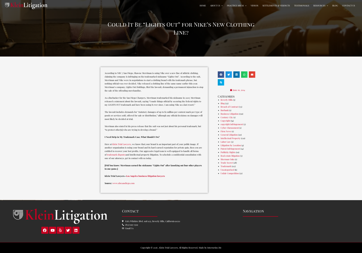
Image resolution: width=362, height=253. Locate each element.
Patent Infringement (230, 148)
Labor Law (226, 141)
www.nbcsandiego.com (123, 183)
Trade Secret (227, 162)
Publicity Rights (228, 152)
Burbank (225, 110)
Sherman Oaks (227, 159)
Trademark (226, 166)
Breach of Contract (229, 106)
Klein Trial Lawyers (121, 144)
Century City (227, 117)
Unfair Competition (230, 173)
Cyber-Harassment (230, 127)
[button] (221, 5)
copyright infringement (232, 124)
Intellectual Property (230, 138)
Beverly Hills (227, 99)
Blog (223, 103)
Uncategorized (227, 169)
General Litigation (229, 134)
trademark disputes (116, 154)
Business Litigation (230, 113)
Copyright (225, 120)
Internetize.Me (214, 247)
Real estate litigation (230, 155)
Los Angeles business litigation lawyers (145, 176)
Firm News (226, 131)
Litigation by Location (231, 145)
